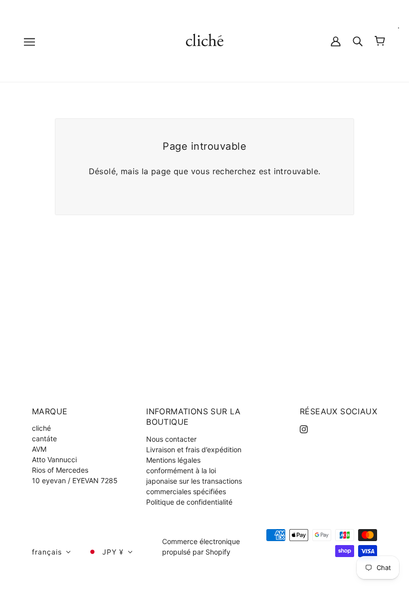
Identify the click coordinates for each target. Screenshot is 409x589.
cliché (41, 428)
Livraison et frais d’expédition (193, 449)
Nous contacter (171, 439)
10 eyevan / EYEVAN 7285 (75, 480)
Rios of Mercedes (60, 470)
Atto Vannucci (54, 459)
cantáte (44, 438)
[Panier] (380, 41)
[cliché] (205, 40)
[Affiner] (358, 40)
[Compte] (336, 40)
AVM (39, 449)
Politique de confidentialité (189, 502)
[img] (304, 428)
